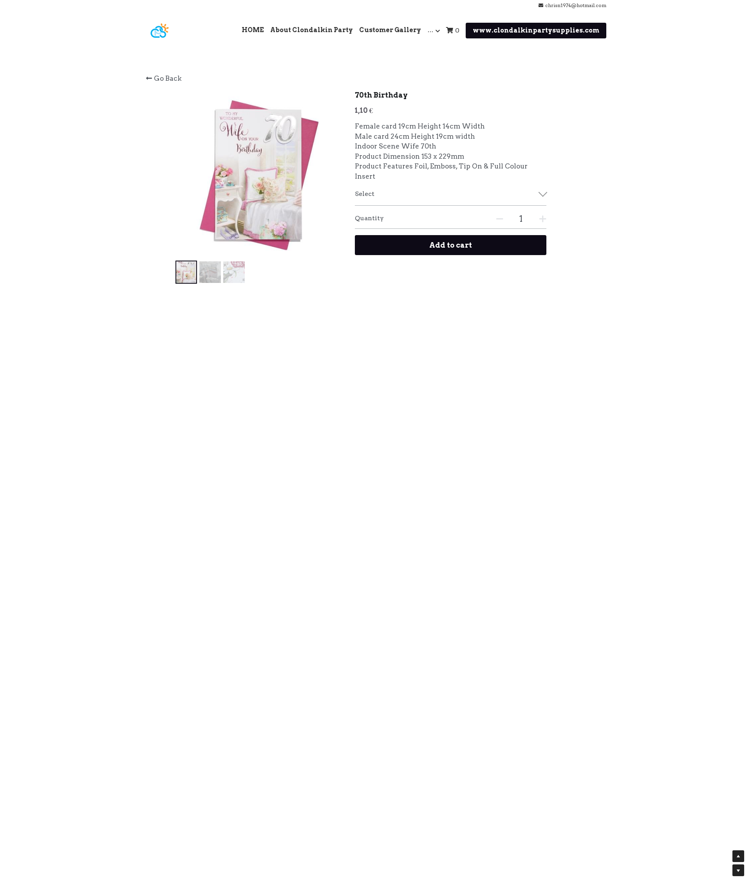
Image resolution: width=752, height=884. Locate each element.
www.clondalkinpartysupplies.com (536, 30)
